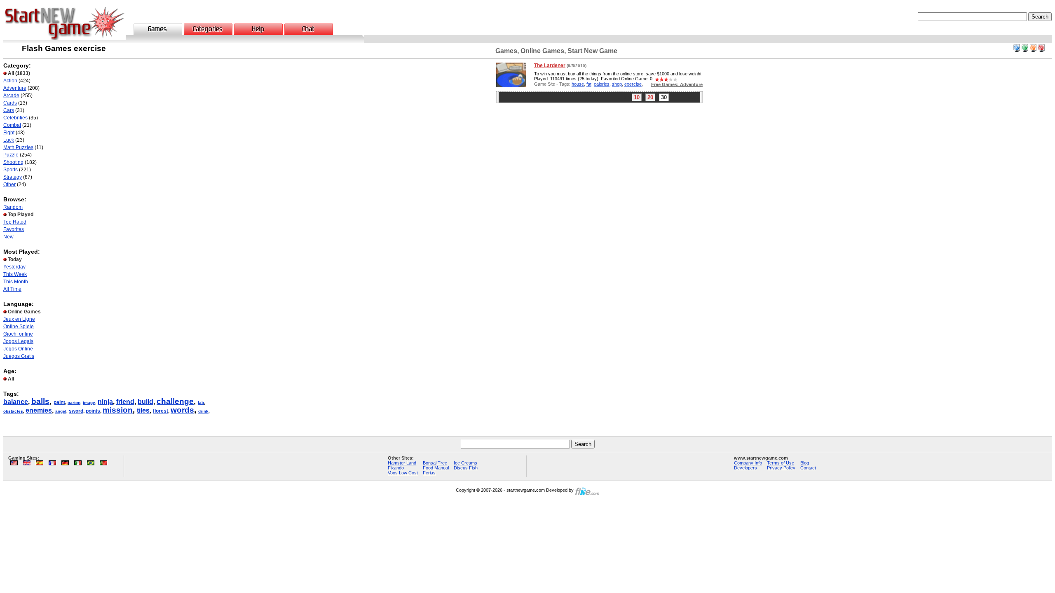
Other (9, 184)
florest (160, 411)
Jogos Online (18, 349)
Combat (12, 125)
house (578, 84)
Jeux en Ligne (19, 319)
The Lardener (549, 65)
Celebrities (15, 118)
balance (15, 401)
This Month (15, 282)
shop (617, 84)
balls (40, 401)
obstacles (13, 411)
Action (10, 81)
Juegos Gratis (18, 356)
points (93, 411)
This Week (15, 274)
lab (201, 402)
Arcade (11, 95)
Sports (10, 170)
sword (76, 411)
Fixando (396, 467)
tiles (143, 410)
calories (602, 84)
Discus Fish (466, 467)
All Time (12, 289)
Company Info (748, 462)
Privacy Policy (781, 467)
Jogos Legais (18, 341)
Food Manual (436, 467)
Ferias (429, 472)
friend (125, 401)
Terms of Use (780, 462)
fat (588, 84)
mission (118, 410)
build (145, 401)
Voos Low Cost (403, 472)
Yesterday (14, 267)
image (89, 402)
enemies (39, 410)
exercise (633, 84)
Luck (8, 140)
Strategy (12, 177)
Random (13, 207)
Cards (10, 103)
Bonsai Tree (435, 462)
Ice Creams (465, 462)
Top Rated (14, 222)
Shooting (13, 162)
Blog (804, 462)
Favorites (13, 229)
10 (637, 97)
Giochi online (18, 334)
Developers (745, 467)
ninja (105, 401)
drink (203, 411)
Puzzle (11, 155)
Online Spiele (18, 326)
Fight (8, 132)
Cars (8, 110)
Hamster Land (402, 462)
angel (60, 411)
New (8, 237)
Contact (808, 467)
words (182, 410)
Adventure (14, 88)
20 (650, 97)
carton (74, 402)
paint (59, 402)
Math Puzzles (18, 147)
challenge (175, 401)
